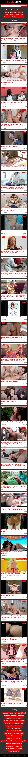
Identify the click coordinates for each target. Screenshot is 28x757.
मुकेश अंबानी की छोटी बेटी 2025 (14, 731)
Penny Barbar (9, 726)
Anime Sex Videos (7, 713)
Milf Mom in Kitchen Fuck (14, 738)
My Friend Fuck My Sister (11, 720)
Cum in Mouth (9, 14)
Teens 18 (20, 12)
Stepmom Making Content (14, 746)
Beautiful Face (19, 14)
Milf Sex (22, 720)
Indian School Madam (14, 728)
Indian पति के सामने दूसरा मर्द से (14, 736)
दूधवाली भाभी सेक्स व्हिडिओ (7, 741)
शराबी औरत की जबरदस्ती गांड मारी (14, 743)
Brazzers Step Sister (21, 741)
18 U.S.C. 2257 (21, 755)
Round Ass (21, 17)
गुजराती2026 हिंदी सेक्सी (20, 713)
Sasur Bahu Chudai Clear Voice (14, 723)
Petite (7, 12)
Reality (14, 17)
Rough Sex (13, 12)
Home (4, 755)
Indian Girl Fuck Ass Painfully (14, 718)
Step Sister (7, 17)
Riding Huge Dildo (14, 751)
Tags (8, 755)
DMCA (13, 755)
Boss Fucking (18, 726)
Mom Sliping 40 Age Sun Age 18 (14, 733)
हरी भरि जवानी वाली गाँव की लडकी (14, 748)
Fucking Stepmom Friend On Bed (14, 715)
